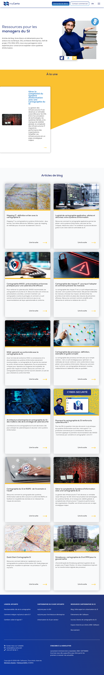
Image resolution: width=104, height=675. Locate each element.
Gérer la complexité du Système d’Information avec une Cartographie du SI (36, 97)
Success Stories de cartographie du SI (83, 620)
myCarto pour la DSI (44, 609)
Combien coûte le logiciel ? (13, 620)
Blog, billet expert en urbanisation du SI (84, 609)
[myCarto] (11, 3)
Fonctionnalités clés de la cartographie (17, 609)
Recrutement (75, 630)
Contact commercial (80, 4)
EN (93, 4)
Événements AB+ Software (79, 614)
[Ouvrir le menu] (99, 3)
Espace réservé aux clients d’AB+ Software (85, 625)
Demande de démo (60, 4)
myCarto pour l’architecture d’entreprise (50, 614)
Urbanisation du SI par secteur (47, 620)
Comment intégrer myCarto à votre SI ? (17, 614)
